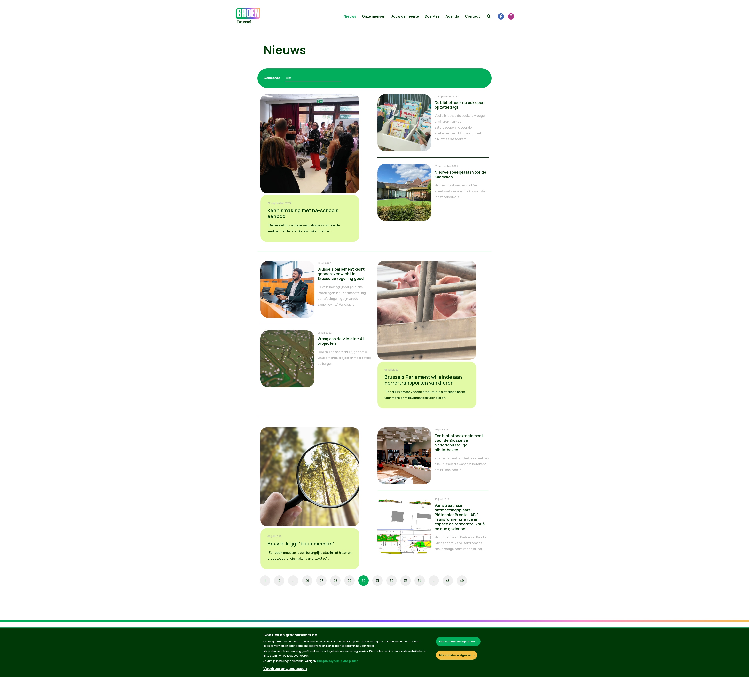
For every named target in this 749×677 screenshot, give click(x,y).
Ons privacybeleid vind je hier (337, 661)
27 (321, 581)
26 (307, 581)
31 (377, 581)
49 (462, 581)
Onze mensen (373, 16)
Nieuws (350, 16)
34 (420, 581)
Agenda (452, 16)
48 (448, 581)
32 (391, 581)
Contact (472, 16)
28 (335, 581)
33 (405, 581)
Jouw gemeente (405, 16)
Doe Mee (432, 16)
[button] (489, 16)
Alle (288, 78)
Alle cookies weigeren (455, 655)
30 (363, 581)
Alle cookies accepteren (457, 641)
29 (349, 581)
